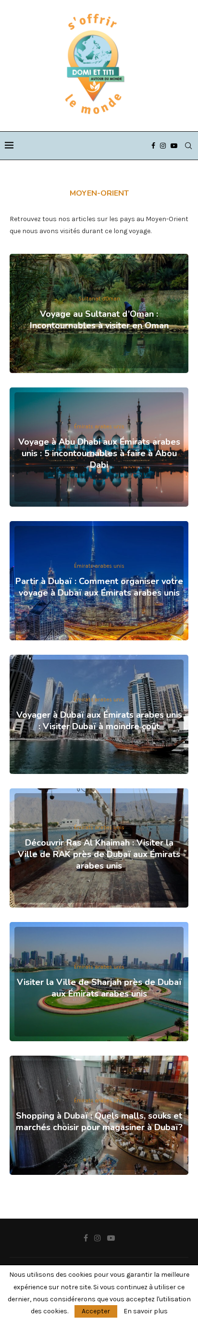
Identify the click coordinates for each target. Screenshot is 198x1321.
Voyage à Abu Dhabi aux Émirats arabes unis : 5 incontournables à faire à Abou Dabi (99, 453)
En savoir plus (146, 1311)
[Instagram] (163, 146)
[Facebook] (153, 146)
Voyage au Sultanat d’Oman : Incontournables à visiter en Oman (99, 319)
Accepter (96, 1311)
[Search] (188, 146)
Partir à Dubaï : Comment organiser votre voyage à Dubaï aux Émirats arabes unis (99, 586)
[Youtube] (174, 146)
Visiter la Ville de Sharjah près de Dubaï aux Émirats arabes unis (99, 987)
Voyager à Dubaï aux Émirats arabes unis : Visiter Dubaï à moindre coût (99, 720)
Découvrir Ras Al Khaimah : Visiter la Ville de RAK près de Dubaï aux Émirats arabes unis (99, 854)
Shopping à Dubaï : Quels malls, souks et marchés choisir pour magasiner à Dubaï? (99, 1121)
